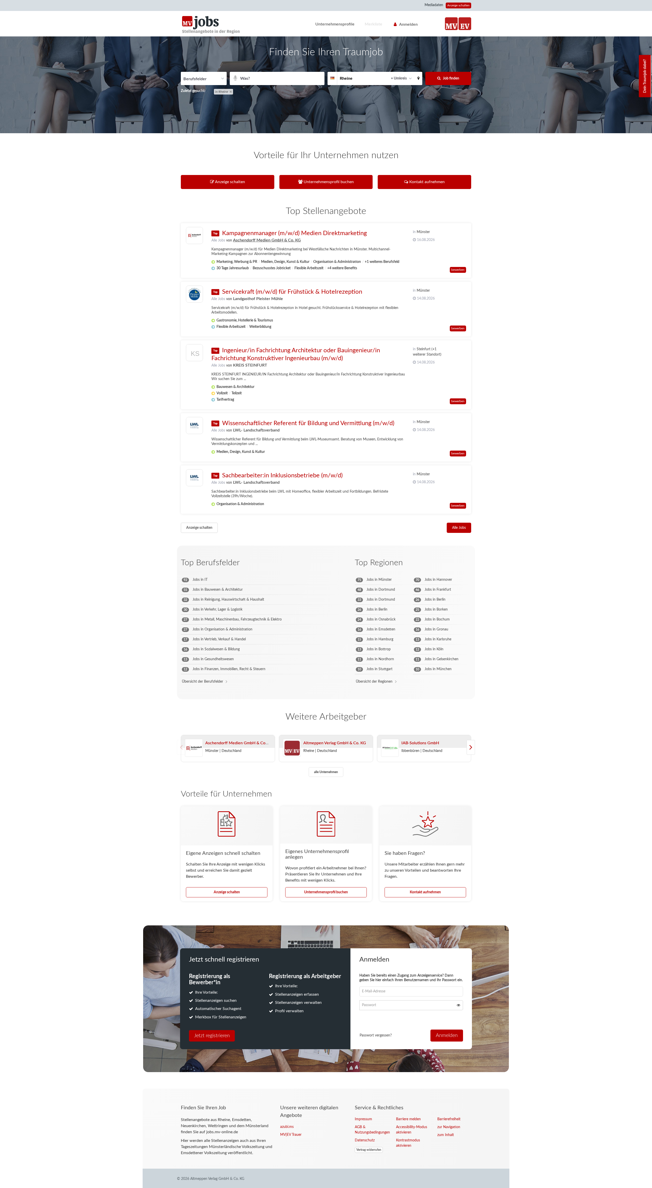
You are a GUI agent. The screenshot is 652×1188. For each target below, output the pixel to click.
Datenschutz (365, 1140)
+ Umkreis (399, 78)
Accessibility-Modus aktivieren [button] (411, 1129)
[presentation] (471, 747)
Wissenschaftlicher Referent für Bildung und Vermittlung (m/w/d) (308, 423)
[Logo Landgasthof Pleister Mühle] (194, 294)
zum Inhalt (445, 1135)
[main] (326, 562)
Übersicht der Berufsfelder (202, 681)
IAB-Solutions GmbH (420, 743)
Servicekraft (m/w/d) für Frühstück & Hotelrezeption (292, 292)
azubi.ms (287, 1127)
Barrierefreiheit (448, 1119)
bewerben (458, 269)
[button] (418, 78)
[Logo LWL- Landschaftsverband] (194, 425)
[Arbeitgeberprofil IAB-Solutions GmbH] (390, 748)
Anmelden (408, 24)
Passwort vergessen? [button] (376, 1035)
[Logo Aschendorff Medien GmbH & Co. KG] (194, 235)
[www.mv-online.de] (451, 23)
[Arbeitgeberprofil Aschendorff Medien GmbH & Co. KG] (193, 748)
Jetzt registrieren (212, 1035)
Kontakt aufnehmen (425, 892)
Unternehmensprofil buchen (326, 892)
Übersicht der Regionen (374, 681)
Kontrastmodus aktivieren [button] (408, 1143)
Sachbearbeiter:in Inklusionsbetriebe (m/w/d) (282, 475)
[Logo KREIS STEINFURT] (194, 353)
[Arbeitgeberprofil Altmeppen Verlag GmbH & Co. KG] (291, 748)
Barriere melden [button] (408, 1119)
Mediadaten (434, 5)
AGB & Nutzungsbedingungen (371, 1129)
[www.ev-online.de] (464, 23)
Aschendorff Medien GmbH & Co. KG (267, 240)
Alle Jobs (218, 240)
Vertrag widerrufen (368, 1149)
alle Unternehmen (326, 772)
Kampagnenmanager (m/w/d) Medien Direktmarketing (294, 233)
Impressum (363, 1119)
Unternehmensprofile (335, 24)
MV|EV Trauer (291, 1135)
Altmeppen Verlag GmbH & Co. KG (334, 743)
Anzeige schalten (458, 5)
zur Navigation (448, 1127)
